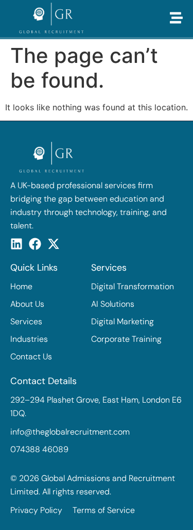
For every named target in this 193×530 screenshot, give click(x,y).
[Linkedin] (16, 244)
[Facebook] (35, 244)
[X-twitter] (53, 244)
